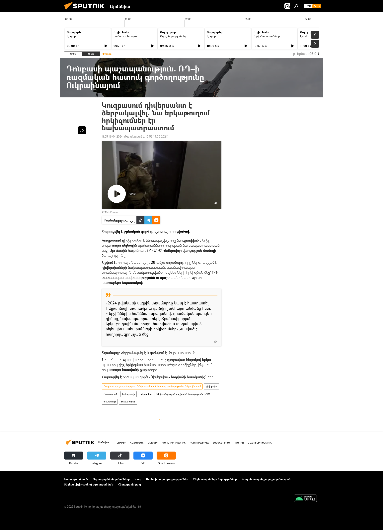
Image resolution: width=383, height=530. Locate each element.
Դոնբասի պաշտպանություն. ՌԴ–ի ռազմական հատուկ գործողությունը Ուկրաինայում (152, 386)
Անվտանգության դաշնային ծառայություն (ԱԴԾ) (183, 394)
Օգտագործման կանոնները (111, 479)
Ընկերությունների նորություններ (215, 479)
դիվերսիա (211, 386)
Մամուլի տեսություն (126, 36)
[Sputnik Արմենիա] (86, 11)
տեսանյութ (110, 401)
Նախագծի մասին (76, 479)
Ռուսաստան (110, 394)
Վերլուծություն (174, 442)
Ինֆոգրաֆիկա (199, 442)
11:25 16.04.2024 (112, 136)
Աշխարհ (153, 442)
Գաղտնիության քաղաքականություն (266, 479)
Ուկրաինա (146, 394)
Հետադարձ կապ (129, 484)
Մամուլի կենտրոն (260, 442)
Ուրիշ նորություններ (173, 36)
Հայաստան (137, 442)
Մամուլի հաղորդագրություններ (167, 479)
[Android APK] (305, 498)
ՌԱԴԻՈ (239, 442)
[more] (215, 342)
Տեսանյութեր (128, 401)
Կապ (137, 479)
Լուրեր (71, 36)
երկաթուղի (128, 394)
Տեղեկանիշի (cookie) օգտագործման (88, 484)
